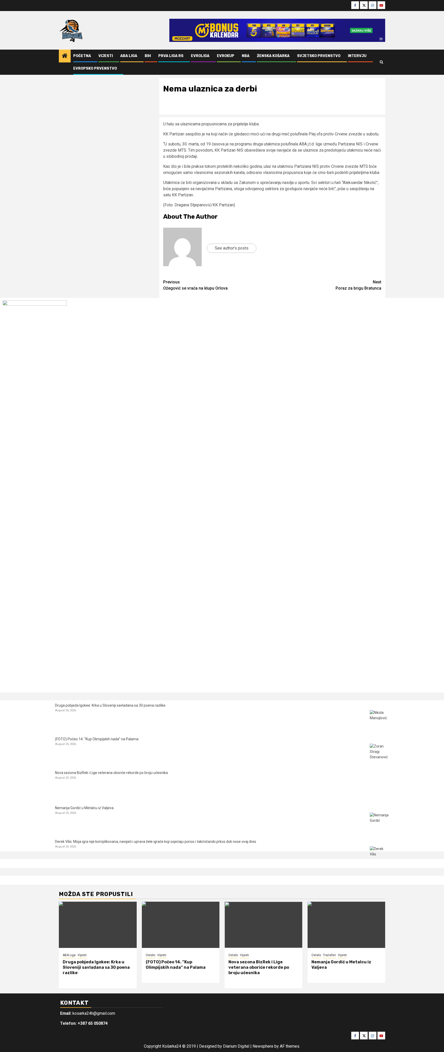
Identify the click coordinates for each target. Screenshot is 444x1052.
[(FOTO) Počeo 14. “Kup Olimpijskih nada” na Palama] (379, 753)
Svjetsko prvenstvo (318, 56)
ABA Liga (128, 56)
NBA (245, 56)
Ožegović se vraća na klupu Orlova (195, 285)
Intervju (357, 56)
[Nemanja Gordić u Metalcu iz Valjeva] (379, 822)
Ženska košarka (273, 56)
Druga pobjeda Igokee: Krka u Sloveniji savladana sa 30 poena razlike (110, 705)
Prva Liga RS (170, 56)
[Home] (65, 56)
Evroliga (200, 56)
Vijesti (105, 56)
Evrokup (225, 56)
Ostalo (150, 955)
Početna (82, 56)
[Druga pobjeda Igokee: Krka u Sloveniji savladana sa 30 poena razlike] (379, 719)
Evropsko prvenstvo (95, 68)
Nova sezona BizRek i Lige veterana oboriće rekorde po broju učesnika (111, 773)
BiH (148, 56)
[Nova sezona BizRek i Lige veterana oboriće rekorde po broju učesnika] (379, 787)
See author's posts (231, 248)
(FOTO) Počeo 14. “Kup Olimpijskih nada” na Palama (96, 739)
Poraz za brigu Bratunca (358, 285)
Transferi (329, 955)
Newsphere (263, 1046)
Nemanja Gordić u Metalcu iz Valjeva (84, 808)
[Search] (381, 62)
